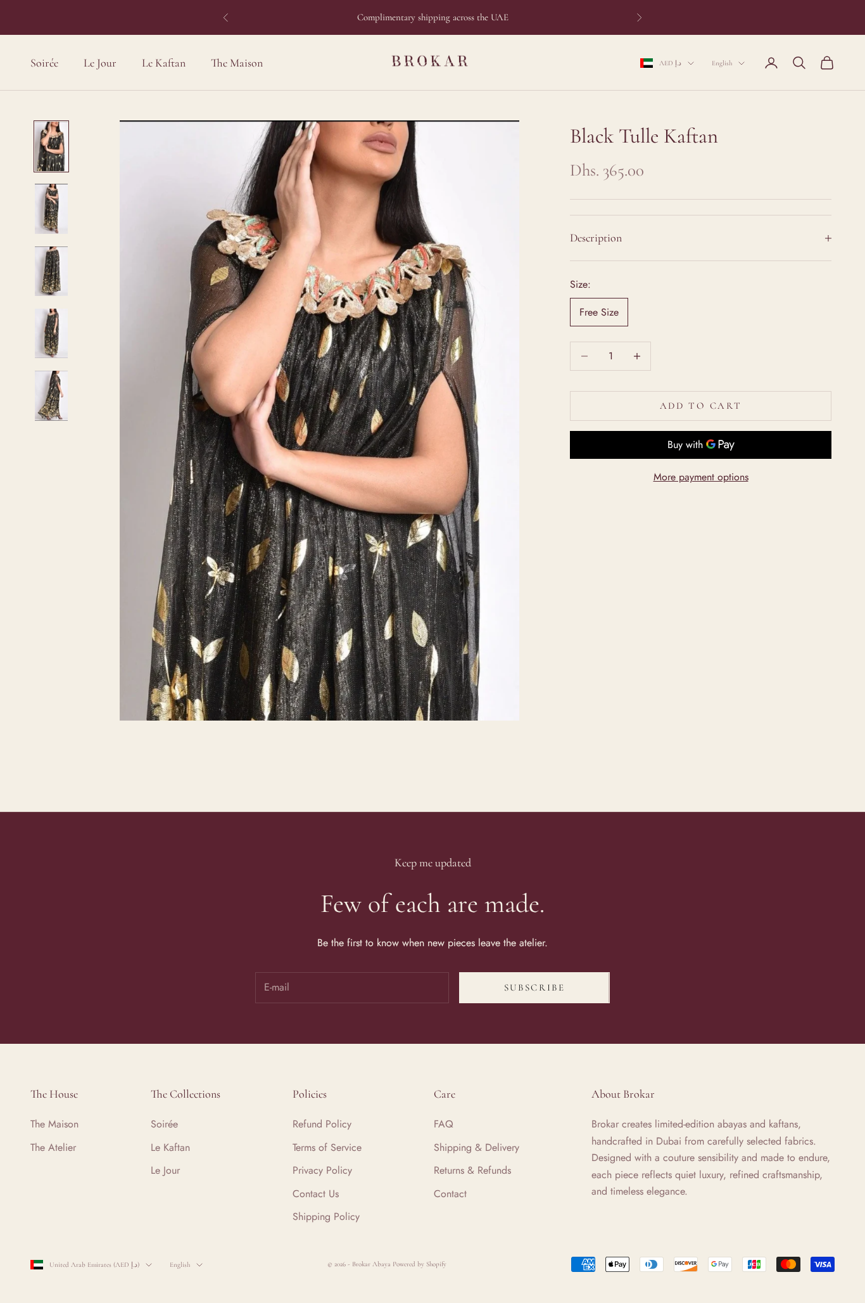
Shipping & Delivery (476, 1147)
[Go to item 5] (51, 395)
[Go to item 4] (51, 333)
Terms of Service (327, 1147)
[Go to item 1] (51, 146)
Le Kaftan (164, 62)
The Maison (237, 62)
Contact (450, 1193)
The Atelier (53, 1147)
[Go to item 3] (51, 271)
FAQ (443, 1124)
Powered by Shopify (419, 1264)
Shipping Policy (326, 1216)
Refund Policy (322, 1124)
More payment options (700, 477)
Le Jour (100, 62)
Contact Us (316, 1193)
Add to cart (701, 405)
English (722, 63)
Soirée (44, 62)
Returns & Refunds (472, 1170)
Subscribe (534, 987)
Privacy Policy (322, 1170)
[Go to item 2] (51, 209)
